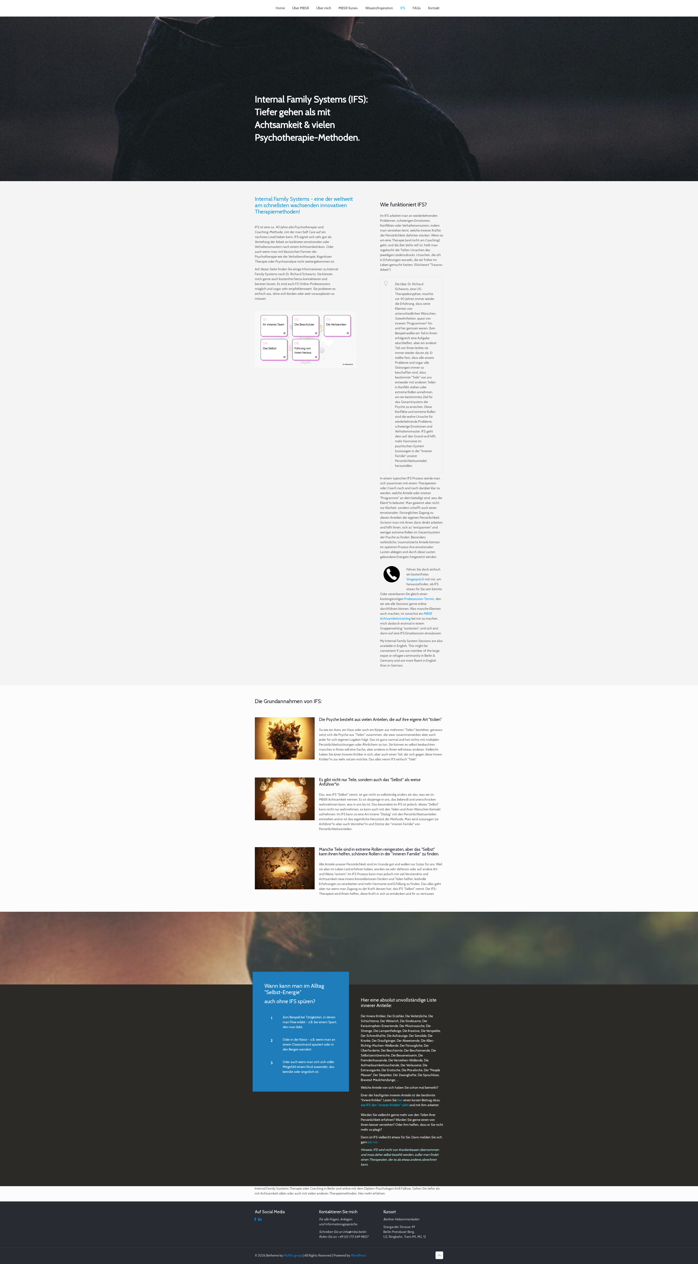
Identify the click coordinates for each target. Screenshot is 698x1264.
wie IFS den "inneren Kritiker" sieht (385, 1105)
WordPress (358, 1255)
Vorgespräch (415, 579)
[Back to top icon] (439, 1255)
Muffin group (293, 1255)
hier (400, 1100)
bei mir (372, 1142)
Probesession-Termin (419, 599)
